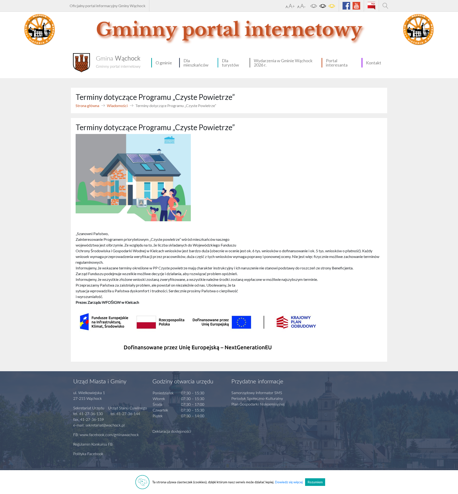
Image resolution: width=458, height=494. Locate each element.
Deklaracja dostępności (171, 431)
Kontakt (373, 63)
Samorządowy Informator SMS (256, 393)
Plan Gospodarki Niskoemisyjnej (258, 404)
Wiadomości (117, 105)
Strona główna (87, 105)
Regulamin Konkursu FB (93, 444)
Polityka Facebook (88, 454)
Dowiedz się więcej (289, 482)
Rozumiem (315, 482)
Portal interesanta (337, 62)
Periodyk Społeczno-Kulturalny (257, 399)
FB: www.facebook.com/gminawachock (106, 435)
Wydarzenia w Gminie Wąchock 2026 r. (283, 62)
